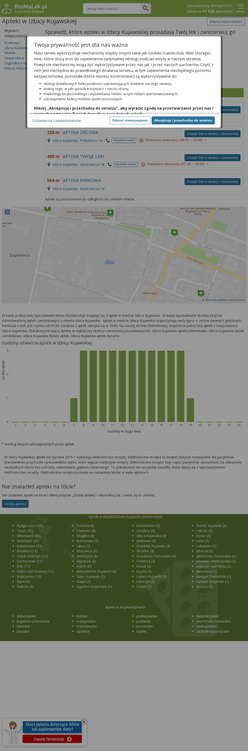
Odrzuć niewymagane (130, 120)
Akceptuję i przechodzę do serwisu (183, 120)
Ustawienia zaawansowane (56, 120)
